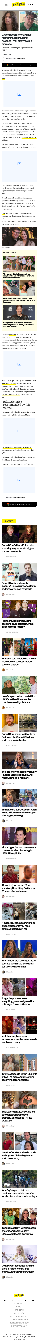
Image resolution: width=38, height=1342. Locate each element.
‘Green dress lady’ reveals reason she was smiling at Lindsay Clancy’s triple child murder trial (19, 1231)
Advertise (19, 1313)
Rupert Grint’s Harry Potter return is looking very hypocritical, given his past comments (18, 548)
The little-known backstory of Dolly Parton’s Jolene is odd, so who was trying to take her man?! (19, 774)
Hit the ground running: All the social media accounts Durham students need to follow (17, 623)
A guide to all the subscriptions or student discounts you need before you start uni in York (18, 926)
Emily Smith (10, 58)
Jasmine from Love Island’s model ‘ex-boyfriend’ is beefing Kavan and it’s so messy (19, 1155)
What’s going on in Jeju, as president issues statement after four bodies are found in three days (19, 1193)
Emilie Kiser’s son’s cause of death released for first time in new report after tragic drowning (19, 812)
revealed (12, 334)
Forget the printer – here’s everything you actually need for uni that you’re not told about (18, 1001)
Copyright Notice (19, 1320)
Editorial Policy (19, 1316)
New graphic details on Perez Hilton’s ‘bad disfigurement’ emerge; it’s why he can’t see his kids (18, 325)
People (25, 111)
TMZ (3, 213)
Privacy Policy (19, 1326)
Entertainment (20, 58)
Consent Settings (19, 1323)
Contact (19, 1304)
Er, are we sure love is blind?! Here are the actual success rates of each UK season (19, 661)
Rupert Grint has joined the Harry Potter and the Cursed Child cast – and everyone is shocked (19, 737)
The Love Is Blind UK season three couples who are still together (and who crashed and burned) (18, 276)
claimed (19, 188)
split (3, 78)
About (19, 1307)
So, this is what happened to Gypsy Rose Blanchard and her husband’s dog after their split (18, 450)
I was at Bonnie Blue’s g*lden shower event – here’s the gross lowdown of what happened (19, 300)
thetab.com (15, 1334)
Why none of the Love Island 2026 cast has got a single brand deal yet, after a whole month (19, 963)
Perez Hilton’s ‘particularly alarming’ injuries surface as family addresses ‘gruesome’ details (19, 586)
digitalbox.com (20, 1339)
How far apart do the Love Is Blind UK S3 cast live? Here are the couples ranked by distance (18, 699)
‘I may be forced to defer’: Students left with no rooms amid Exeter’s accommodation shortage (19, 1077)
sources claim (24, 219)
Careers (19, 1310)
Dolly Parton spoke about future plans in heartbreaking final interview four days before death (18, 1268)
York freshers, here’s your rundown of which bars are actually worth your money (19, 1039)
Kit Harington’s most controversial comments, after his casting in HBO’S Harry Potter (19, 850)
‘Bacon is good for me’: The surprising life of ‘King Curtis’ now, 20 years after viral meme (18, 888)
